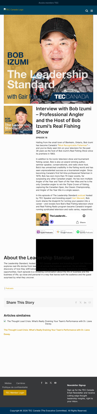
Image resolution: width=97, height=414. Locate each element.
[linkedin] (46, 383)
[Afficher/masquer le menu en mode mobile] (92, 10)
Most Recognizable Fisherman (72, 145)
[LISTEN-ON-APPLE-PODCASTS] (45, 230)
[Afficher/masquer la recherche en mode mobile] (87, 10)
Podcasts (9, 288)
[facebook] (42, 383)
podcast (81, 195)
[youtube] (55, 383)
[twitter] (51, 383)
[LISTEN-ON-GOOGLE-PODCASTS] (64, 230)
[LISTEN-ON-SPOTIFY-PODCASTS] (84, 230)
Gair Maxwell (78, 198)
